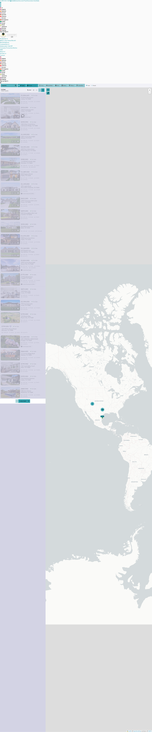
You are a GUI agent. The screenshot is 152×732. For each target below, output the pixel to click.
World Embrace (4, 42)
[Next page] (43, 90)
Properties (3, 38)
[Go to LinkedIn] (0, 6)
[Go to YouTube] (0, 4)
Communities (4, 44)
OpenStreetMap (137, 731)
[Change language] (1, 8)
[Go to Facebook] (0, 2)
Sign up (2, 31)
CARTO (150, 731)
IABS (1, 49)
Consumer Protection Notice (8, 48)
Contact (2, 55)
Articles (2, 53)
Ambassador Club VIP (6, 46)
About (2, 51)
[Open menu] (0, 83)
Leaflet (130, 731)
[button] (149, 90)
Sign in (6, 31)
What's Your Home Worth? (8, 40)
